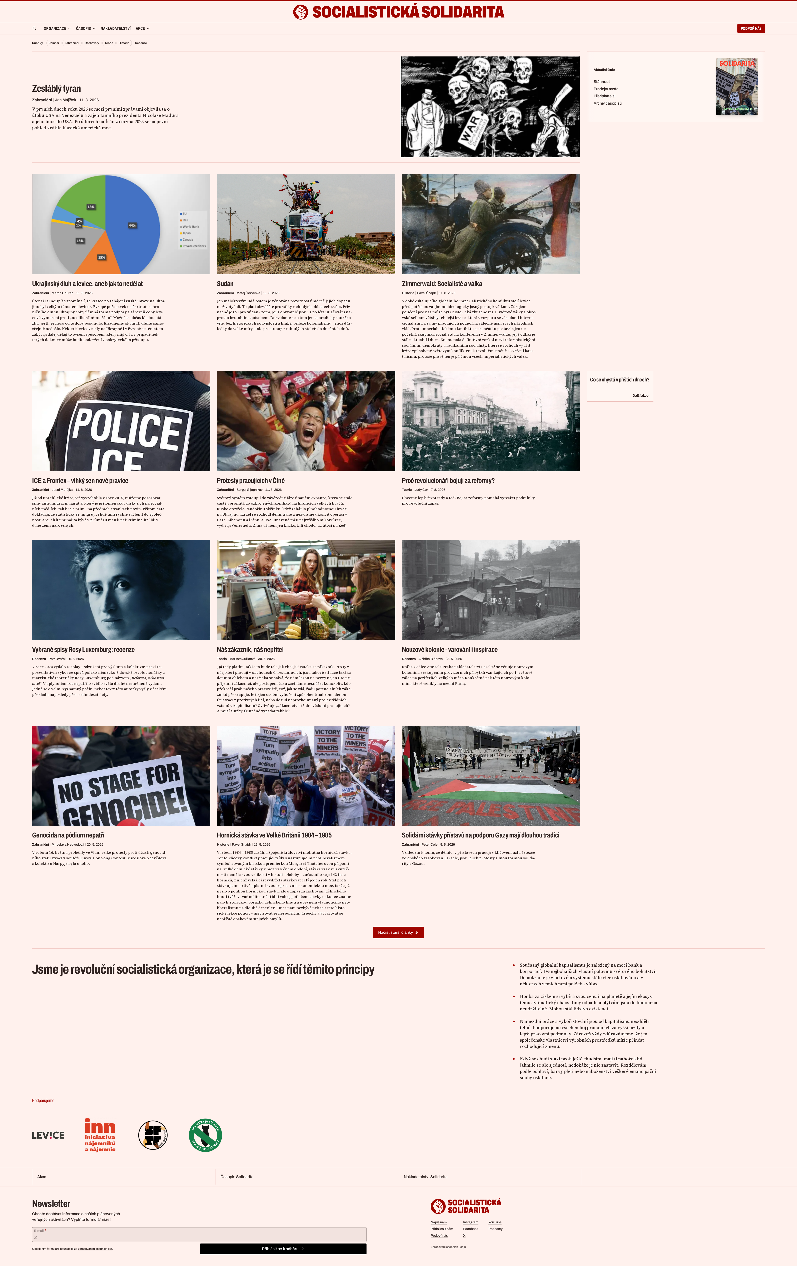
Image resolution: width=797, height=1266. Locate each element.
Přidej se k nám (442, 1229)
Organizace (55, 28)
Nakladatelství (116, 28)
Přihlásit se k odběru (280, 1249)
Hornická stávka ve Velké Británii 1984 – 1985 (274, 835)
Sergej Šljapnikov (249, 489)
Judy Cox (421, 489)
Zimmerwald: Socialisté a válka (442, 283)
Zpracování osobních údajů (448, 1247)
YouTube (495, 1222)
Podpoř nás (751, 28)
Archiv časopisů (608, 103)
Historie (124, 43)
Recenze (141, 43)
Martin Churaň (62, 293)
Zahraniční (72, 43)
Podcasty (495, 1229)
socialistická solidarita (408, 12)
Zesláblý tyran (56, 88)
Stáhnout (602, 82)
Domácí (54, 43)
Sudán (225, 283)
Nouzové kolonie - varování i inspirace (450, 649)
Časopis (83, 28)
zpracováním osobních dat (95, 1248)
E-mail (40, 1230)
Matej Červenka (248, 293)
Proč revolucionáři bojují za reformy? (448, 480)
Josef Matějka (62, 489)
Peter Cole (430, 844)
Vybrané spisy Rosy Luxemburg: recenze (83, 649)
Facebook (470, 1229)
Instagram (470, 1222)
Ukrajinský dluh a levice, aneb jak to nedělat (87, 283)
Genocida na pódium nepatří (68, 835)
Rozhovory (92, 43)
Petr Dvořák (57, 659)
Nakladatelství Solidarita (426, 1177)
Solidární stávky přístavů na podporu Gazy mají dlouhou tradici (481, 835)
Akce (41, 1177)
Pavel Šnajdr (426, 293)
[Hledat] (34, 28)
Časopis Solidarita (236, 1177)
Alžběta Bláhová (430, 659)
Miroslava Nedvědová (68, 844)
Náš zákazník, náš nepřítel (250, 649)
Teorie (109, 43)
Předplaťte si (604, 96)
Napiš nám (439, 1222)
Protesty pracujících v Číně (251, 480)
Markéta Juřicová (242, 659)
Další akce (640, 395)
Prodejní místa (606, 89)
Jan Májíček (65, 100)
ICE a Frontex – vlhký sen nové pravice (80, 480)
